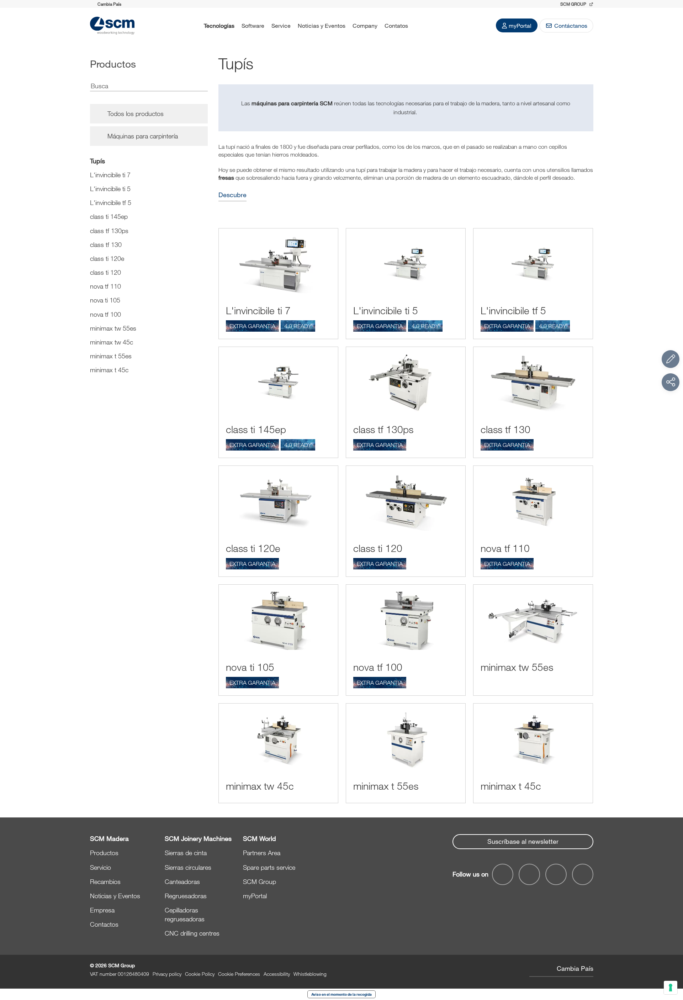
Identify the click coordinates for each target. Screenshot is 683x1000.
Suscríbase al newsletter (522, 841)
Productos (104, 853)
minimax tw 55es (113, 328)
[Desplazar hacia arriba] (670, 955)
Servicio (100, 867)
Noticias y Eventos (321, 25)
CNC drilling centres (192, 933)
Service (281, 25)
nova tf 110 (105, 286)
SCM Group (259, 881)
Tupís (97, 161)
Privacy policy (167, 974)
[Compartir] (670, 382)
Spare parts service (269, 867)
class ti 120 (105, 272)
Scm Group (573, 4)
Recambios (105, 881)
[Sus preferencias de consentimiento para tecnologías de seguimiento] (670, 987)
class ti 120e (107, 258)
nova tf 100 (105, 314)
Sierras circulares (188, 867)
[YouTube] (529, 874)
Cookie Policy (200, 974)
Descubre (232, 195)
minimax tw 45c (111, 342)
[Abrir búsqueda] (421, 25)
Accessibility (277, 974)
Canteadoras (182, 881)
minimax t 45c (109, 370)
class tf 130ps (109, 231)
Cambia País (575, 968)
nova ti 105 (105, 300)
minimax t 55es (111, 356)
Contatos (396, 25)
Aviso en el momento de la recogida (341, 994)
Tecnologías (219, 25)
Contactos (104, 924)
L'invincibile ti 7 (110, 175)
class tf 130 (106, 244)
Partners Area (261, 853)
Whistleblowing (310, 974)
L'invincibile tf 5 (110, 202)
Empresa (102, 910)
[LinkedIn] (556, 874)
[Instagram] (582, 874)
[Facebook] (502, 874)
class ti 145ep (109, 216)
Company (365, 25)
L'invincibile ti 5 (110, 189)
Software (253, 25)
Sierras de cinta (186, 853)
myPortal (520, 25)
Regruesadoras (186, 896)
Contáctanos (570, 25)
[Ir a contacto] (670, 359)
